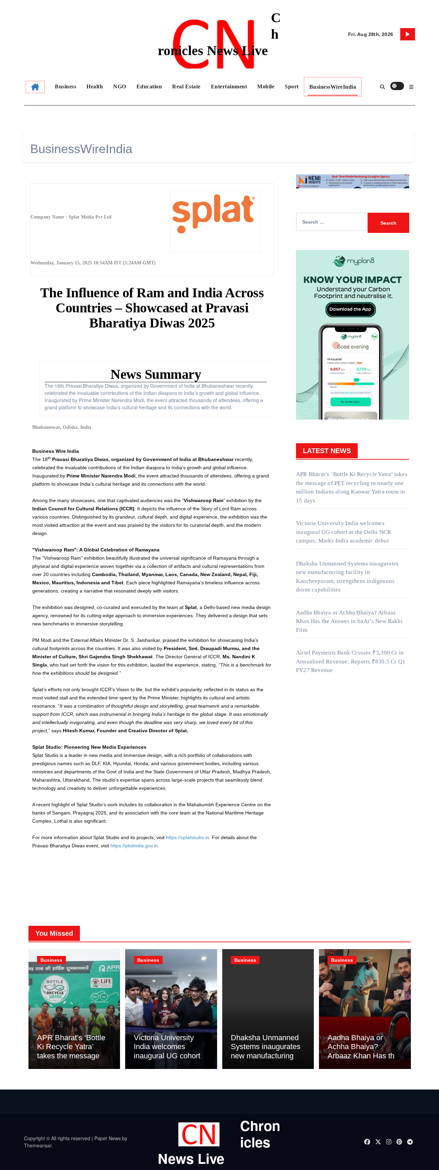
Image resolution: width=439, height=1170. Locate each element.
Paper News (107, 1138)
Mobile (265, 86)
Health (94, 86)
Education (149, 86)
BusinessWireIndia (332, 87)
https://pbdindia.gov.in (134, 845)
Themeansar (37, 1145)
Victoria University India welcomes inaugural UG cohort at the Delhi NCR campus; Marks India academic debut (343, 532)
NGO (119, 86)
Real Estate (186, 86)
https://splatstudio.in (187, 837)
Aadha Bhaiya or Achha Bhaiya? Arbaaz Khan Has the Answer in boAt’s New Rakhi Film (349, 621)
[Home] (35, 87)
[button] (411, 87)
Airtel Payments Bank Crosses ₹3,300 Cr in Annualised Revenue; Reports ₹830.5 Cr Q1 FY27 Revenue (350, 661)
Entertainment (229, 86)
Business (65, 86)
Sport (292, 86)
